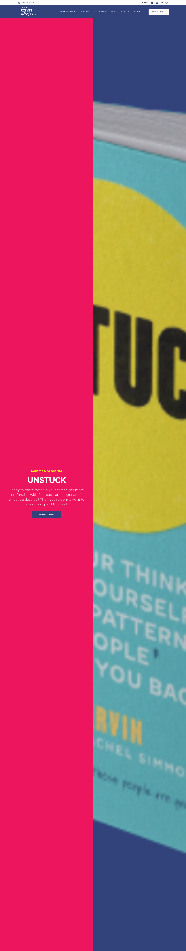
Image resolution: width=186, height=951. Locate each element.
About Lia (125, 11)
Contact (138, 11)
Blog (113, 11)
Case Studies (100, 11)
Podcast (85, 11)
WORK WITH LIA (66, 11)
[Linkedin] (157, 3)
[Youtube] (162, 3)
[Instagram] (166, 3)
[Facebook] (152, 3)
